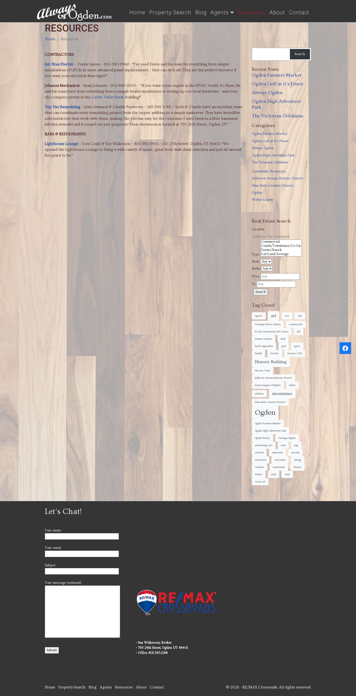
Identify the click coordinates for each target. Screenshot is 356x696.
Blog (201, 12)
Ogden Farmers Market (277, 75)
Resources (252, 12)
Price (256, 276)
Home (137, 12)
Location (258, 229)
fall (298, 331)
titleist (259, 474)
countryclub (295, 324)
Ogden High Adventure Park (273, 155)
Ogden (257, 193)
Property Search (170, 12)
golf (284, 346)
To (254, 284)
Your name (53, 530)
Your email (53, 548)
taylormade (279, 467)
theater (298, 467)
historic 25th (294, 353)
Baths (256, 269)
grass (297, 346)
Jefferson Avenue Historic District (277, 178)
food (283, 338)
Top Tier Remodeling (62, 107)
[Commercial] (281, 242)
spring (297, 459)
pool (283, 445)
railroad (259, 452)
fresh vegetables (264, 346)
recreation (260, 459)
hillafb (258, 353)
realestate (277, 452)
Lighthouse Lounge (61, 144)
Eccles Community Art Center (271, 331)
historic (275, 353)
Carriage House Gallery (268, 324)
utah (273, 474)
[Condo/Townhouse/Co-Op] (281, 246)
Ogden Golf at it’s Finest (277, 84)
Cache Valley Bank (108, 97)
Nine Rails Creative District (273, 186)
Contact (299, 12)
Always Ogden (267, 92)
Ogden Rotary (262, 438)
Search (300, 54)
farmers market (263, 338)
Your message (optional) (63, 583)
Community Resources (269, 171)
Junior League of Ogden (268, 385)
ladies (292, 385)
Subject (50, 565)
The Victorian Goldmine (277, 116)
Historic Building (271, 362)
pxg (296, 445)
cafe (300, 315)
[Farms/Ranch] (281, 250)
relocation (280, 459)
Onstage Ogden (287, 438)
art (273, 315)
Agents (219, 12)
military (259, 393)
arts (287, 315)
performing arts (263, 445)
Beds (255, 262)
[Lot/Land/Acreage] (281, 254)
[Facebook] (345, 348)
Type (256, 254)
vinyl (287, 474)
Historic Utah (262, 370)
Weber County (262, 200)
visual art (260, 481)
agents (259, 315)
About (277, 12)
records (295, 452)
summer (259, 467)
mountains (282, 393)
